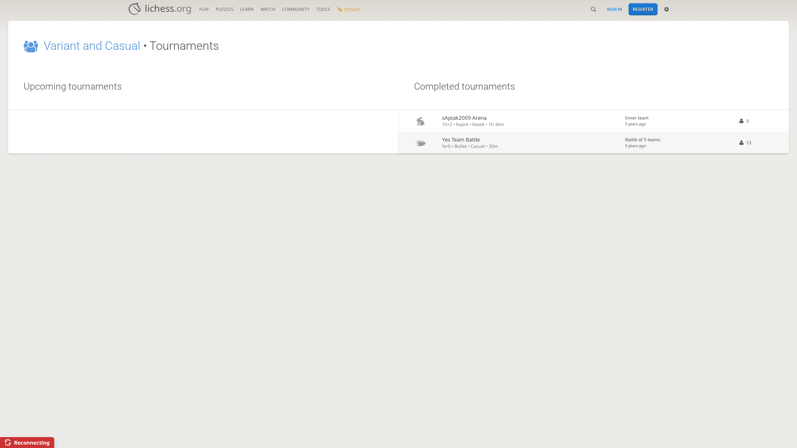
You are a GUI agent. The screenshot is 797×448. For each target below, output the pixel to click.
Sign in (614, 9)
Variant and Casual (92, 46)
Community (295, 9)
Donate (352, 9)
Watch (268, 9)
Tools (323, 9)
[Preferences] (667, 9)
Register (643, 9)
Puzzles (224, 9)
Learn (247, 9)
